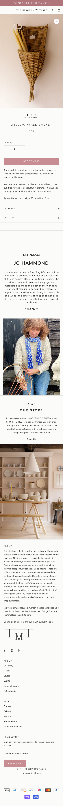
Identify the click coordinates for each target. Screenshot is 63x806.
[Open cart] (59, 10)
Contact (7, 706)
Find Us (31, 439)
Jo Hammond (32, 118)
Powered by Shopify (31, 773)
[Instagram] (12, 650)
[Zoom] (56, 21)
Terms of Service (11, 686)
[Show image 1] (27, 115)
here (29, 614)
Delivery (9, 208)
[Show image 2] (31, 115)
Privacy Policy (10, 721)
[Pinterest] (19, 650)
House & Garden (28, 607)
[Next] (35, 111)
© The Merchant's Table (31, 769)
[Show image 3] (35, 115)
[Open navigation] (4, 10)
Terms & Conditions (13, 726)
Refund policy (10, 691)
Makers (7, 670)
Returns (9, 218)
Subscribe (14, 763)
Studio (7, 675)
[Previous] (27, 111)
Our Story (8, 665)
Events (7, 680)
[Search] (53, 10)
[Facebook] (5, 650)
